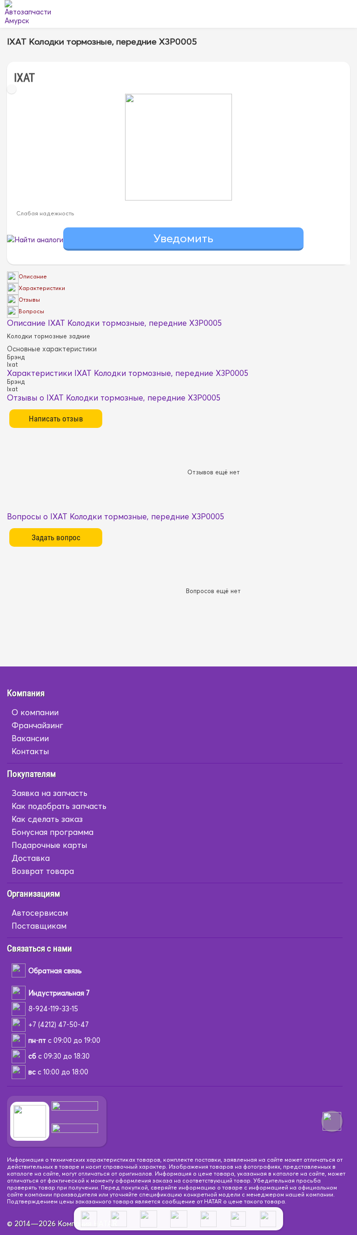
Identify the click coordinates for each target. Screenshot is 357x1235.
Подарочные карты (49, 845)
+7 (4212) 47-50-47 (58, 1024)
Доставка (31, 858)
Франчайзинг (37, 725)
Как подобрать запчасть (59, 806)
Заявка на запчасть (49, 793)
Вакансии (30, 738)
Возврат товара (43, 871)
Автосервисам (40, 913)
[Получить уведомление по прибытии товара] (183, 239)
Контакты (30, 751)
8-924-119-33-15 (53, 1008)
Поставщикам (39, 926)
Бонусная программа (52, 832)
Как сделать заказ (47, 819)
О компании (35, 712)
